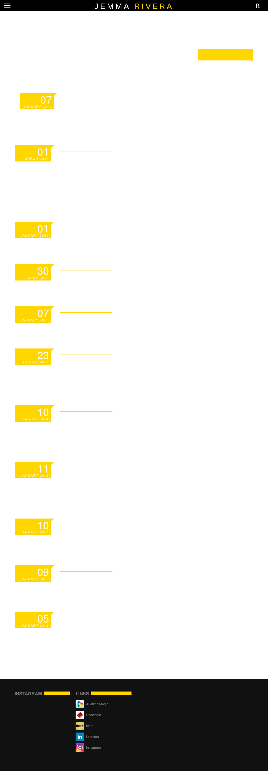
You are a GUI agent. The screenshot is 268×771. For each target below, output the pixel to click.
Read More (163, 95)
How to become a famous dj (123, 367)
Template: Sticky (105, 106)
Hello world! (94, 278)
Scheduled (88, 235)
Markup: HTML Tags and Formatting (118, 480)
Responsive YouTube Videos (112, 424)
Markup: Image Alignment (124, 532)
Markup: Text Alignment (121, 579)
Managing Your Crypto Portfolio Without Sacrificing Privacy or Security (118, 173)
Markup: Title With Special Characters (111, 630)
